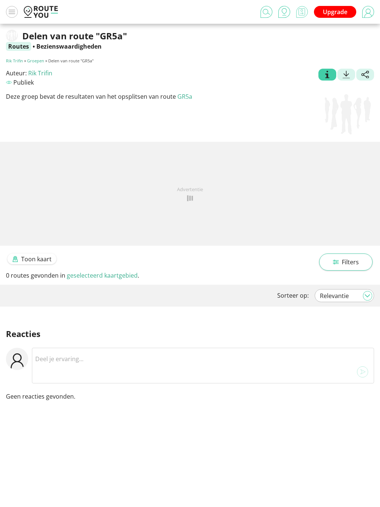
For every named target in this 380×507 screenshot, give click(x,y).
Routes (18, 46)
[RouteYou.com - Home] (41, 12)
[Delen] (365, 75)
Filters (350, 262)
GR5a (184, 96)
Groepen (35, 60)
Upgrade (335, 12)
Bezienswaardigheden (69, 46)
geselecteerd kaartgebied (102, 275)
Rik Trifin (14, 60)
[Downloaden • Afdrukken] (346, 75)
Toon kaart (36, 259)
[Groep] (327, 75)
